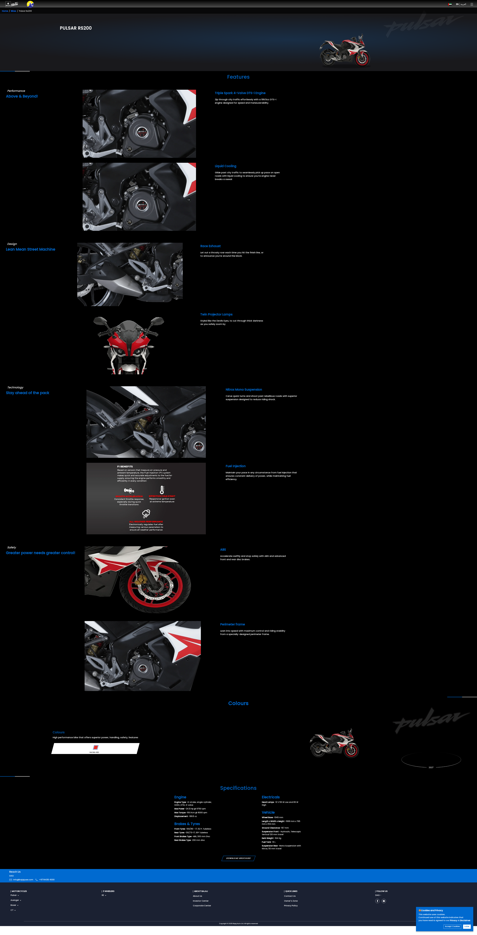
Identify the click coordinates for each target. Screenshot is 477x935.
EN (457, 4)
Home (5, 11)
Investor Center (201, 901)
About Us (197, 896)
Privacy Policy (291, 906)
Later (466, 927)
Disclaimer (465, 921)
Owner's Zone (291, 901)
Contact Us (290, 896)
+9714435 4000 (47, 880)
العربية (463, 4)
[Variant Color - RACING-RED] (95, 748)
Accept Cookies (452, 927)
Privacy (454, 921)
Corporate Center (202, 906)
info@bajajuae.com (23, 880)
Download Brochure (238, 858)
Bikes (13, 11)
